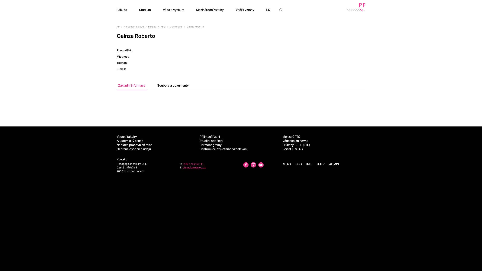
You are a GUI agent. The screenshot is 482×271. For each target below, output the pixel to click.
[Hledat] (281, 9)
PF (118, 26)
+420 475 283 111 (193, 164)
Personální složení (134, 26)
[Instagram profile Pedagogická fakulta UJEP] (253, 165)
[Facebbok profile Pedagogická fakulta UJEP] (246, 165)
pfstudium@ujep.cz (194, 167)
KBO (163, 26)
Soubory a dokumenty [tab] (173, 86)
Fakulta (152, 26)
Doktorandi (176, 26)
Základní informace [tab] (131, 86)
